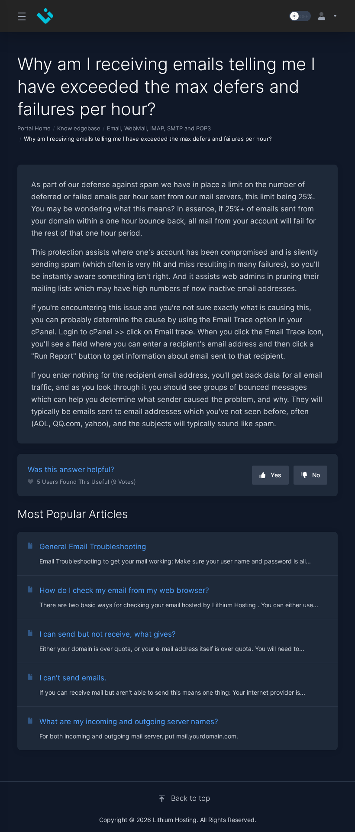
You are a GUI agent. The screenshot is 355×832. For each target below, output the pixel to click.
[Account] (326, 16)
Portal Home (34, 128)
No (316, 475)
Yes (276, 475)
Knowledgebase (78, 128)
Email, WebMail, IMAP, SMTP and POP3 (159, 128)
